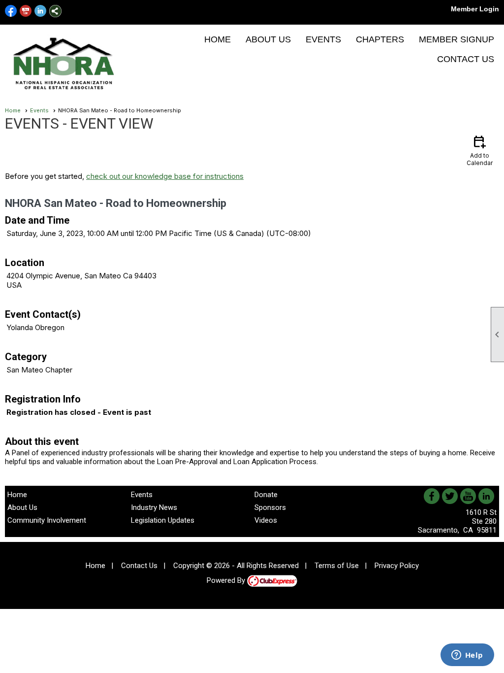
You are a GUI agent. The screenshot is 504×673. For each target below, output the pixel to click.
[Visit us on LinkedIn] (40, 11)
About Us (22, 507)
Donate (266, 494)
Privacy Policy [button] (397, 565)
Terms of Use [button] (337, 565)
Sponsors (270, 507)
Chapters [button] (380, 39)
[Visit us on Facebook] (11, 11)
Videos (265, 520)
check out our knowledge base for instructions (165, 176)
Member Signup (456, 39)
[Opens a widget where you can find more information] (467, 655)
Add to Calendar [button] (480, 150)
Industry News (154, 507)
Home (217, 39)
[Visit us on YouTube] (26, 11)
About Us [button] (268, 39)
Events (323, 39)
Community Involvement (46, 520)
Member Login (475, 9)
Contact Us (465, 59)
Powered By (227, 580)
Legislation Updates (162, 520)
